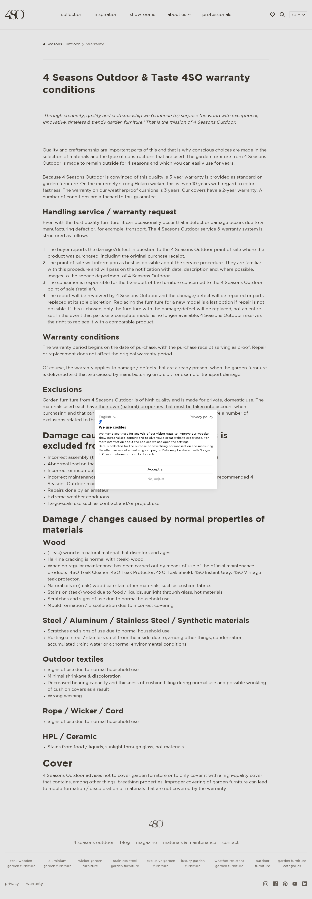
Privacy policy (201, 417)
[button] (108, 417)
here (155, 454)
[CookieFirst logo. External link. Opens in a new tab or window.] (100, 422)
